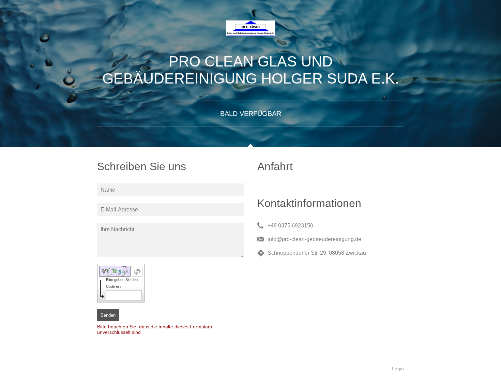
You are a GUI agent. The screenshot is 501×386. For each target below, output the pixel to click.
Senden (108, 315)
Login (398, 368)
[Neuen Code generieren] (137, 271)
